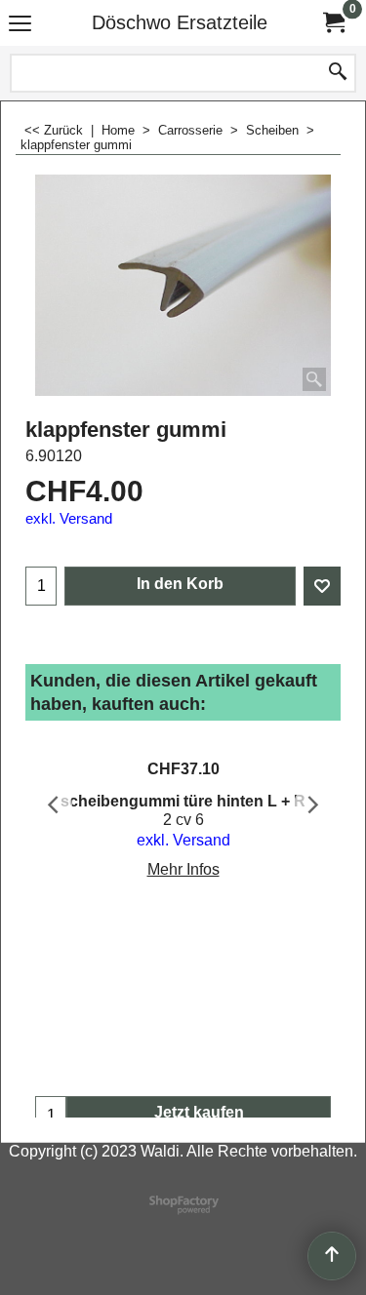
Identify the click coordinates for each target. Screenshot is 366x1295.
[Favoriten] (322, 586)
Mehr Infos (183, 869)
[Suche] (337, 73)
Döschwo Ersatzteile (179, 22)
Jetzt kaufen (199, 1112)
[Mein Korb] (332, 23)
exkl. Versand (68, 519)
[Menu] (20, 25)
